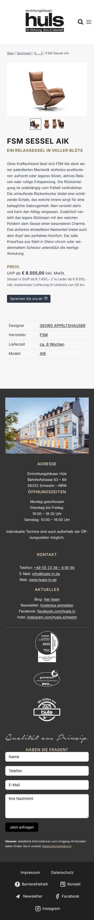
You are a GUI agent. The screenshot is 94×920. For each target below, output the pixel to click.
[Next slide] (61, 124)
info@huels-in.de (46, 574)
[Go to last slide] (32, 124)
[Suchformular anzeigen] (81, 22)
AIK (43, 353)
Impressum (30, 872)
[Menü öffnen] (89, 22)
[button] (35, 124)
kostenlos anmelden (56, 605)
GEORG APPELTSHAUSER (62, 325)
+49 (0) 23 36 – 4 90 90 (54, 567)
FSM (44, 335)
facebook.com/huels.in (56, 611)
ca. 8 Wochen (52, 344)
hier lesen (52, 599)
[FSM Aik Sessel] (47, 89)
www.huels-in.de (43, 579)
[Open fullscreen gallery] (82, 112)
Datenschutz (62, 872)
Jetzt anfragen (22, 827)
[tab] (43, 112)
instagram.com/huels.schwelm (52, 617)
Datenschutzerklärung (56, 846)
